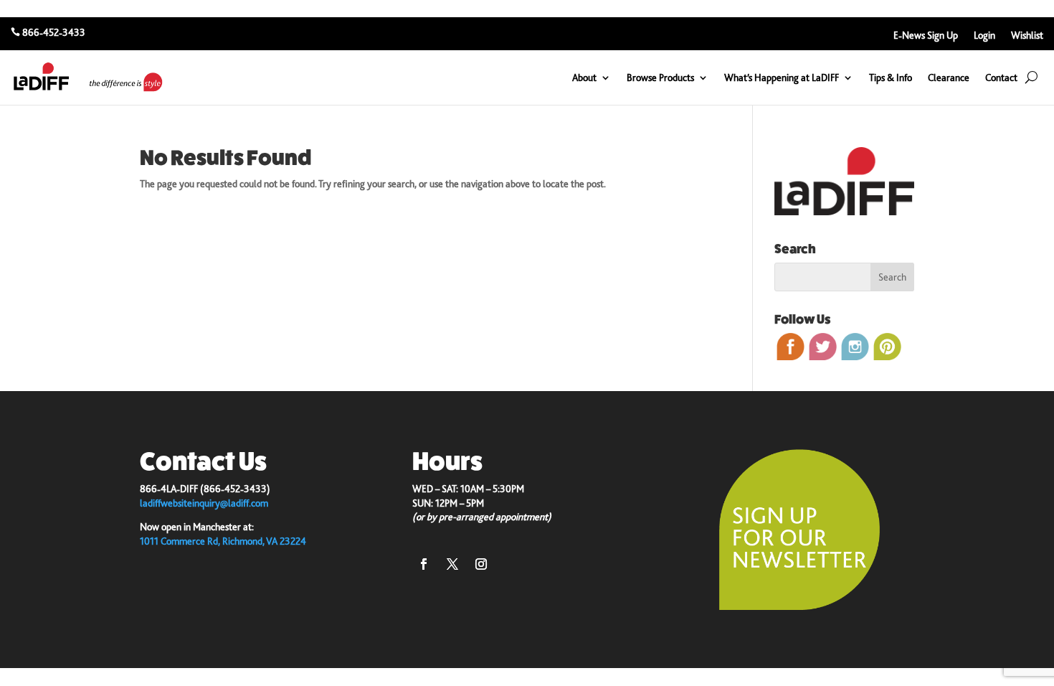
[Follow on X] (452, 564)
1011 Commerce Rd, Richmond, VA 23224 (223, 541)
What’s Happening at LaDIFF (781, 77)
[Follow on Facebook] (423, 564)
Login (984, 35)
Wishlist (1027, 35)
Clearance (948, 77)
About (584, 77)
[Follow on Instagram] (481, 564)
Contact (1001, 77)
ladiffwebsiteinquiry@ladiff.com (204, 503)
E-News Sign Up (925, 35)
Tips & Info (890, 77)
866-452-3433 (53, 32)
